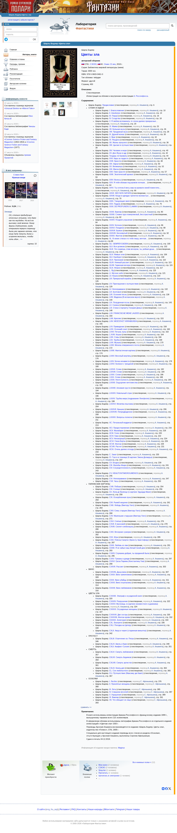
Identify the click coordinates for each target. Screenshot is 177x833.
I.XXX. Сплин (114, 377)
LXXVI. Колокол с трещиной (121, 364)
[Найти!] (172, 25)
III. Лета (112, 689)
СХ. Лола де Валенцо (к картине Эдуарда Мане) (130, 492)
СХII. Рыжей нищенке (118, 502)
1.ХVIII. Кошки (115, 334)
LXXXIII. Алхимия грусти (120, 388)
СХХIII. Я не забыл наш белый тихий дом (127, 548)
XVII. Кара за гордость (119, 158)
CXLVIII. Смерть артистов (120, 663)
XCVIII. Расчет (115, 446)
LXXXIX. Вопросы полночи (120, 417)
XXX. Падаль (114, 204)
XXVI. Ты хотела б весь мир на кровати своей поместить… (135, 188)
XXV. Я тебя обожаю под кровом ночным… (128, 182)
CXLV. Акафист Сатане (119, 646)
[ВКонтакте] (163, 788)
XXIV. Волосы (115, 180)
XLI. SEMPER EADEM (118, 244)
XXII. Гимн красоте (117, 172)
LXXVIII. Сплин (115, 372)
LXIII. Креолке (115, 318)
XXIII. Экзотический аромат (121, 174)
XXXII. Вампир (115, 212)
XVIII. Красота (115, 161)
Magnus (121, 748)
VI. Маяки (113, 126)
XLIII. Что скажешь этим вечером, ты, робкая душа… (132, 249)
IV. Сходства (114, 118)
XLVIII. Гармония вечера (119, 265)
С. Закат (113, 454)
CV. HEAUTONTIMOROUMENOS (123, 473)
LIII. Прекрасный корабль (120, 278)
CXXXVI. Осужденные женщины (123, 609)
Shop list (102, 770)
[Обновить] (35, 177)
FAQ (74, 809)
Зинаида (8, 212)
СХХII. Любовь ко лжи (118, 545)
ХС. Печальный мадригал (120, 423)
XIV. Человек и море (118, 150)
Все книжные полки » (142, 762)
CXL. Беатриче (115, 623)
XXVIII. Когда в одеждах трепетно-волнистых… (129, 196)
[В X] (169, 788)
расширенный (163, 30)
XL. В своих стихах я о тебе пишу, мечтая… (128, 238)
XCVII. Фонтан (115, 444)
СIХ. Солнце (114, 489)
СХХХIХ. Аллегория (117, 620)
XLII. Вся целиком (117, 246)
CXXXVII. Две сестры (118, 615)
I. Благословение (116, 110)
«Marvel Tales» (28, 108)
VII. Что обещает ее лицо (120, 700)
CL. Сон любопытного (118, 671)
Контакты (81, 809)
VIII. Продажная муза (118, 132)
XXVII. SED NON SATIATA (120, 193)
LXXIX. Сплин (115, 375)
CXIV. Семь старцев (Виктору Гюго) (124, 511)
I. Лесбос (113, 681)
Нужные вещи (18, 177)
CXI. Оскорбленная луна (120, 497)
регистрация (13, 20)
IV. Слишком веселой (118, 692)
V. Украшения (115, 695)
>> (21, 239)
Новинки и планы (17, 59)
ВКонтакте (109, 809)
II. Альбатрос (115, 113)
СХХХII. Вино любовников (120, 588)
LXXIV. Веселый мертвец (120, 356)
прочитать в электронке (109, 776)
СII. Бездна (114, 463)
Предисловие (108, 105)
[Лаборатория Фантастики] (61, 26)
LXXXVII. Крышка (116, 409)
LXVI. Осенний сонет (118, 329)
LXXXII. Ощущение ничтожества (123, 382)
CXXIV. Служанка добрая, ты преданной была (129, 553)
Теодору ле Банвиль (118, 156)
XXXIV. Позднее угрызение (121, 220)
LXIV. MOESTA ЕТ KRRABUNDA (123, 321)
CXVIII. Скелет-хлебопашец (121, 527)
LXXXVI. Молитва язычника (121, 404)
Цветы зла (90, 54)
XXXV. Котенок (115, 225)
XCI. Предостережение (119, 428)
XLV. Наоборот (115, 257)
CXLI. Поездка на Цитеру (120, 625)
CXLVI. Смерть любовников (121, 652)
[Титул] (46, 108)
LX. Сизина (114, 305)
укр (55, 809)
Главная (13, 50)
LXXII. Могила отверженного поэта (124, 345)
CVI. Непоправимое (118, 479)
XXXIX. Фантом (115, 236)
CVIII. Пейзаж (115, 486)
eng (48, 809)
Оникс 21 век (110, 64)
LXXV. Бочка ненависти (119, 361)
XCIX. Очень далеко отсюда (121, 449)
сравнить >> (86, 707)
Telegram (120, 809)
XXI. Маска (114, 169)
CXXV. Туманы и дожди (119, 559)
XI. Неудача (114, 140)
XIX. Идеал (114, 164)
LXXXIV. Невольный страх (120, 393)
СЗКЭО (93, 64)
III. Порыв (113, 116)
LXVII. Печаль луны (117, 332)
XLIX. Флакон (115, 268)
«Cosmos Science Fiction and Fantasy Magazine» (19, 144)
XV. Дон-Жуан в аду (118, 153)
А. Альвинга (142, 105)
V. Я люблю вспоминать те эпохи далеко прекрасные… (133, 121)
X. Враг (112, 137)
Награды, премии (17, 64)
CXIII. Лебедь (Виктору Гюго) (121, 505)
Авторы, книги (29, 54)
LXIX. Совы (114, 337)
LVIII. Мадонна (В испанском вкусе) (125, 297)
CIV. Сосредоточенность (120, 468)
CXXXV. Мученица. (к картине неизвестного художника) (133, 604)
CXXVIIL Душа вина (117, 572)
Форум (13, 88)
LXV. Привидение (116, 327)
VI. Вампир (114, 697)
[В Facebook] (166, 788)
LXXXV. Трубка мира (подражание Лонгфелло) (129, 398)
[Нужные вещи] (10, 197)
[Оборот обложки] (61, 115)
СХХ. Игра (113, 537)
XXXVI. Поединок (116, 228)
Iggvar (66, 765)
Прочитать (103, 773)
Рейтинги (14, 69)
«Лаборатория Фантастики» (94, 823)
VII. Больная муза (117, 129)
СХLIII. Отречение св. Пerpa (121, 638)
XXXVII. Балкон (115, 230)
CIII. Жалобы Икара (117, 465)
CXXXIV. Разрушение (118, 601)
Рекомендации (16, 74)
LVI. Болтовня (115, 292)
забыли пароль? (27, 20)
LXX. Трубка (114, 340)
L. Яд (111, 270)
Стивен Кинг (18, 175)
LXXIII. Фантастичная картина (122, 350)
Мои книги (103, 765)
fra (52, 809)
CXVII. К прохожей (117, 524)
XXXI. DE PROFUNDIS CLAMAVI (123, 206)
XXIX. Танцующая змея (119, 201)
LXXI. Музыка (115, 342)
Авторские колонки (18, 84)
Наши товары (133, 809)
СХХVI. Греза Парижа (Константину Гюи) (127, 561)
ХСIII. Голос (114, 433)
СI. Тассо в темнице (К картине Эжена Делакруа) (130, 457)
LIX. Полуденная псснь (119, 302)
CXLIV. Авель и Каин (118, 644)
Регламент (65, 809)
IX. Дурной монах (116, 134)
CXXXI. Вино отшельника (120, 583)
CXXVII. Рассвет (116, 567)
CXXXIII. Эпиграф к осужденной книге (125, 596)
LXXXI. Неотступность (119, 380)
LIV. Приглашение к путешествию (124, 284)
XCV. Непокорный (117, 438)
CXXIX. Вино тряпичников (120, 575)
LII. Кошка (113, 276)
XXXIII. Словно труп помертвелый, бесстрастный (130, 214)
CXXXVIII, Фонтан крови (119, 617)
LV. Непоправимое (117, 289)
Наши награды (95, 809)
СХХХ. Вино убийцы (118, 580)
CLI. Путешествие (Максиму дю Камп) (126, 673)
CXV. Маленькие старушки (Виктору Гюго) (127, 516)
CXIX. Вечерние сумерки (120, 532)
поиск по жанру (144, 30)
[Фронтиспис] (54, 108)
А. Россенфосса (141, 96)
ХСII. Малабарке (116, 430)
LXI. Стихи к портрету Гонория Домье (125, 308)
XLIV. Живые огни (117, 254)
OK (33, 39)
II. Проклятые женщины (119, 684)
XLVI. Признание (116, 260)
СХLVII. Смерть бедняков (120, 657)
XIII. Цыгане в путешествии (121, 145)
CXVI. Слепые (115, 521)
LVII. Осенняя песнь (118, 294)
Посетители (15, 79)
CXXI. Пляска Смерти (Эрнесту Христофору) (129, 540)
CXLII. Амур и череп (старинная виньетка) (127, 631)
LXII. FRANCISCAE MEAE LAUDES (124, 313)
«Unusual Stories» (12, 108)
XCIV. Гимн (114, 436)
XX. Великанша (116, 166)
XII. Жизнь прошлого (118, 142)
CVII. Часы (114, 481)
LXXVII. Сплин (115, 369)
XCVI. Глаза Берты (117, 441)
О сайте (41, 809)
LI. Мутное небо (116, 273)
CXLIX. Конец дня (116, 668)
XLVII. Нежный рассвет (119, 262)
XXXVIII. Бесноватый (118, 233)
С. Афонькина (146, 681)
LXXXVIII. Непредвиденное (121, 412)
